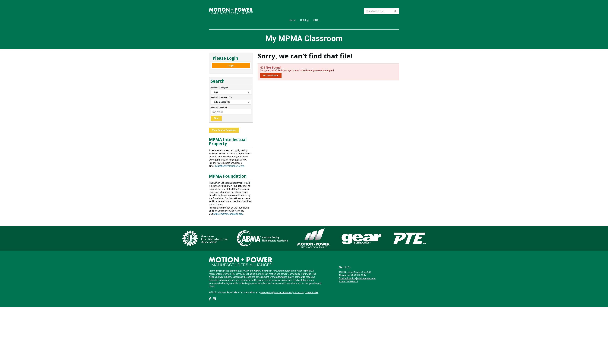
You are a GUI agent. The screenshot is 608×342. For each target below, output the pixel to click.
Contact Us (298, 292)
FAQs (316, 20)
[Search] (395, 11)
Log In (231, 65)
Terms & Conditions (283, 292)
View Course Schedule (224, 130)
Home (292, 20)
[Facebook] (210, 299)
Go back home (270, 75)
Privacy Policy (266, 292)
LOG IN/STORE (311, 292)
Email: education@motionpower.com (357, 278)
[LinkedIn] (214, 299)
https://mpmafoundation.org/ (228, 214)
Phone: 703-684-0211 (348, 281)
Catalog (304, 20)
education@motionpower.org (229, 166)
